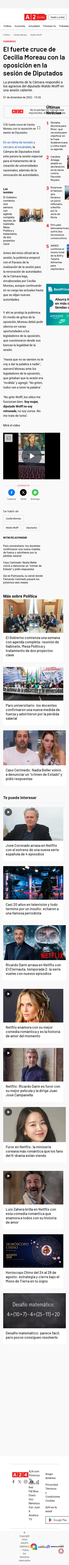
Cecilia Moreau (20, 35)
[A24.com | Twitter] (19, 1481)
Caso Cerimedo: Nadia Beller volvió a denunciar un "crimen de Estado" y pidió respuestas (22, 566)
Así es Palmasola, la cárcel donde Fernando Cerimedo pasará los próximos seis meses (23, 579)
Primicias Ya (49, 26)
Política (7, 26)
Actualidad (34, 26)
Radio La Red (57, 17)
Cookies (50, 1500)
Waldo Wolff (36, 35)
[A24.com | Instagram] (25, 1481)
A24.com (34, 1471)
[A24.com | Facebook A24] (13, 1481)
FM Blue (33, 1491)
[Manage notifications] (61, 1551)
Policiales (64, 26)
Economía (20, 26)
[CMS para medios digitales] (55, 1546)
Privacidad (51, 1484)
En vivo (41, 17)
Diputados (31, 527)
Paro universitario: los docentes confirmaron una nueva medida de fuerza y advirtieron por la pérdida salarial (21, 550)
